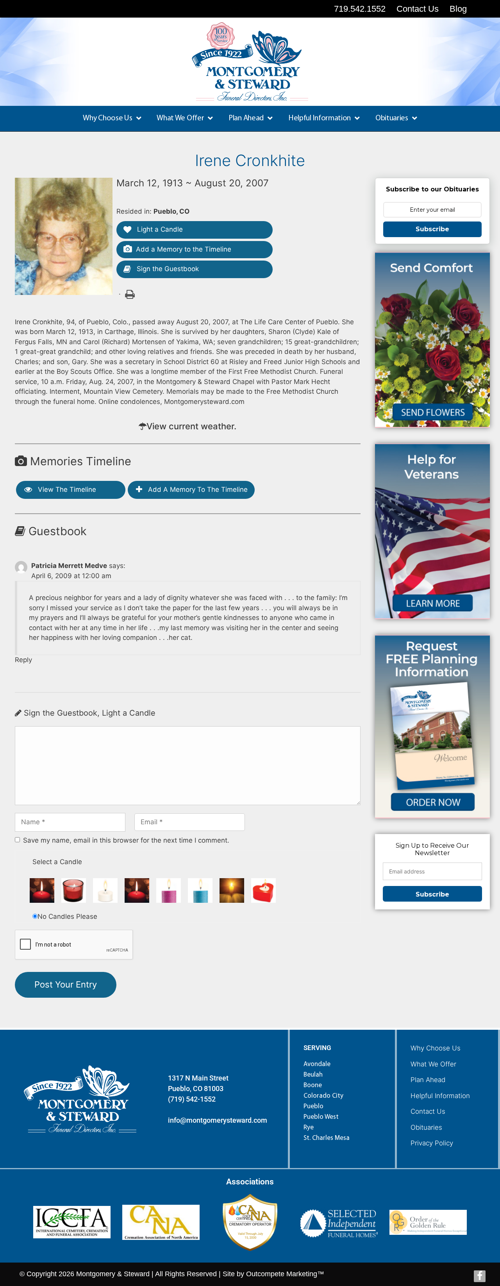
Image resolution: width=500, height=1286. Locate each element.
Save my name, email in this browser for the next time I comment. (126, 840)
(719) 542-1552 (192, 1099)
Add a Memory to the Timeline (183, 249)
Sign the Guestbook (167, 269)
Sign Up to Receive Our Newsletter (432, 849)
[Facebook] (480, 1276)
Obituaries (426, 1127)
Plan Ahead (428, 1080)
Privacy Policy (432, 1143)
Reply (23, 660)
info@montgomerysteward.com (217, 1120)
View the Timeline (66, 489)
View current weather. (191, 426)
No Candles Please (67, 916)
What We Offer (433, 1064)
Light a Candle (159, 229)
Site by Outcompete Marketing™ (273, 1274)
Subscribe (432, 229)
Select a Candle (57, 862)
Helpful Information (440, 1096)
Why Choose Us (436, 1048)
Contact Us (428, 1111)
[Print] (129, 294)
